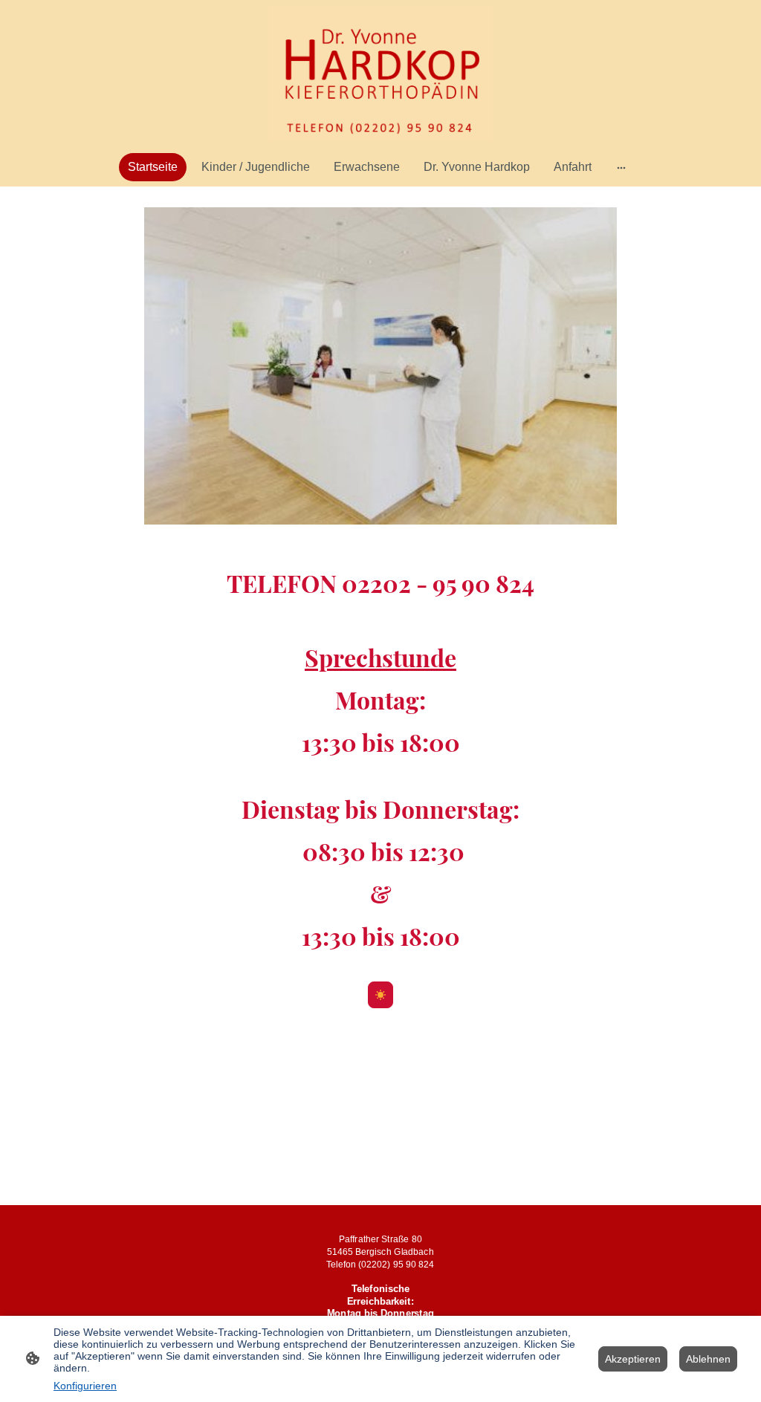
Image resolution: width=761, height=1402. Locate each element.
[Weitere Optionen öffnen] (621, 167)
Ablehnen (708, 1359)
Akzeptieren (633, 1359)
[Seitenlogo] (380, 73)
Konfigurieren (85, 1386)
